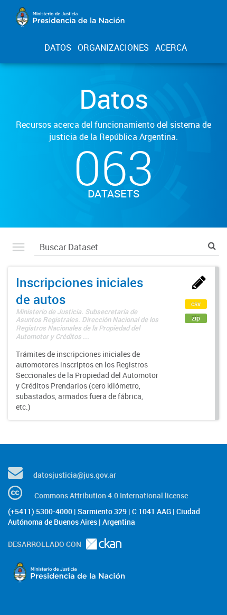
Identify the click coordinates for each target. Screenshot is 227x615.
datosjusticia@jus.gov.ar (74, 475)
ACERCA (171, 47)
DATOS (57, 47)
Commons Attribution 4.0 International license (111, 495)
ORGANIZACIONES (113, 47)
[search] (212, 245)
